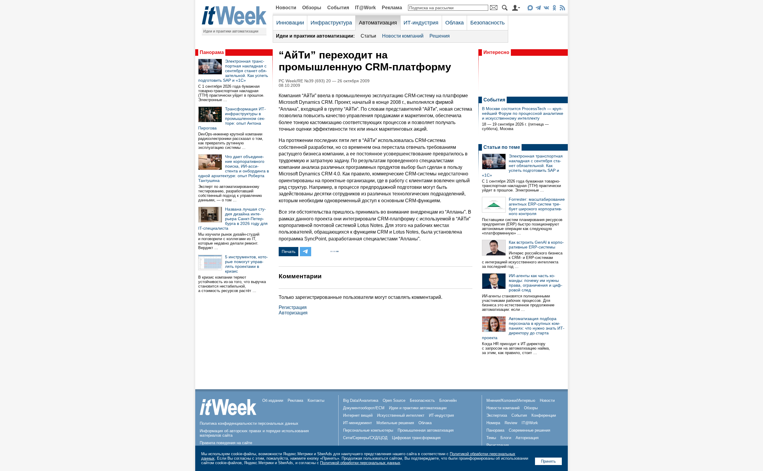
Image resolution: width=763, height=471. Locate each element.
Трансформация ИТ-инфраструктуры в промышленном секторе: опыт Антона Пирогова (232, 118)
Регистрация (293, 307)
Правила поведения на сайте (226, 443)
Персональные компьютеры (368, 430)
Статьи (368, 35)
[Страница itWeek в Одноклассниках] (554, 8)
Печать (288, 251)
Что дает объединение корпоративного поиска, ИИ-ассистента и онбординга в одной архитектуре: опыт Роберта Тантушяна (233, 168)
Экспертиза (496, 415)
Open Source (394, 400)
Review (511, 423)
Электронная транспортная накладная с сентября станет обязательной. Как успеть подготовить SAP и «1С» (233, 71)
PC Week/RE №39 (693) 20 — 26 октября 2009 (324, 81)
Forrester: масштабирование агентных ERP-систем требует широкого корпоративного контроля (537, 206)
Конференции (543, 415)
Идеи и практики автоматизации (230, 31)
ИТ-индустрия (421, 23)
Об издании (272, 400)
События (338, 7)
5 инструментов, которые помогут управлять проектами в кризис (246, 264)
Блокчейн (448, 400)
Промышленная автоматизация (426, 430)
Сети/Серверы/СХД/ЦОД (365, 438)
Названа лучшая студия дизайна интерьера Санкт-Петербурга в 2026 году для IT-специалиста (233, 219)
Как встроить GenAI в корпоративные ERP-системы (536, 244)
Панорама (212, 52)
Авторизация (293, 312)
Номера (493, 423)
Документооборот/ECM (363, 408)
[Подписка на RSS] (562, 8)
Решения (439, 35)
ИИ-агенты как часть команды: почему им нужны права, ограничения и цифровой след (535, 282)
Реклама (392, 7)
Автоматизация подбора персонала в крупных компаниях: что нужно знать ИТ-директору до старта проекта (523, 328)
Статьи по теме (501, 147)
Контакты (316, 400)
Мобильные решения (395, 423)
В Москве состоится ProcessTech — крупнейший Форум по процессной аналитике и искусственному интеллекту (522, 113)
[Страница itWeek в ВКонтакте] (546, 8)
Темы (491, 438)
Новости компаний (403, 35)
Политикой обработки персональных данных (360, 463)
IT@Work (365, 7)
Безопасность (487, 23)
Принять (548, 461)
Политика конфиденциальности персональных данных (249, 423)
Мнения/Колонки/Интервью (510, 400)
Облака (454, 23)
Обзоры (311, 7)
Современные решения (529, 430)
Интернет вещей (358, 415)
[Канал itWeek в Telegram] (538, 8)
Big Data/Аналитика (360, 400)
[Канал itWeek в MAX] (530, 8)
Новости (286, 7)
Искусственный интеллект (400, 415)
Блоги (505, 438)
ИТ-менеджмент (357, 423)
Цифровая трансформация (416, 438)
